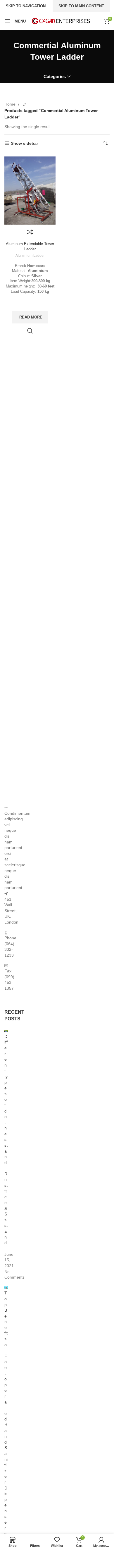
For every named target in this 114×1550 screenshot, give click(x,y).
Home (10, 104)
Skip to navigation (26, 6)
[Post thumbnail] (6, 1030)
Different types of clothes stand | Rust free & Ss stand (6, 1139)
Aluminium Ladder (30, 256)
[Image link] (6, 807)
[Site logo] (61, 20)
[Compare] (30, 232)
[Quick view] (30, 330)
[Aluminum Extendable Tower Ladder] (30, 190)
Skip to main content (81, 6)
